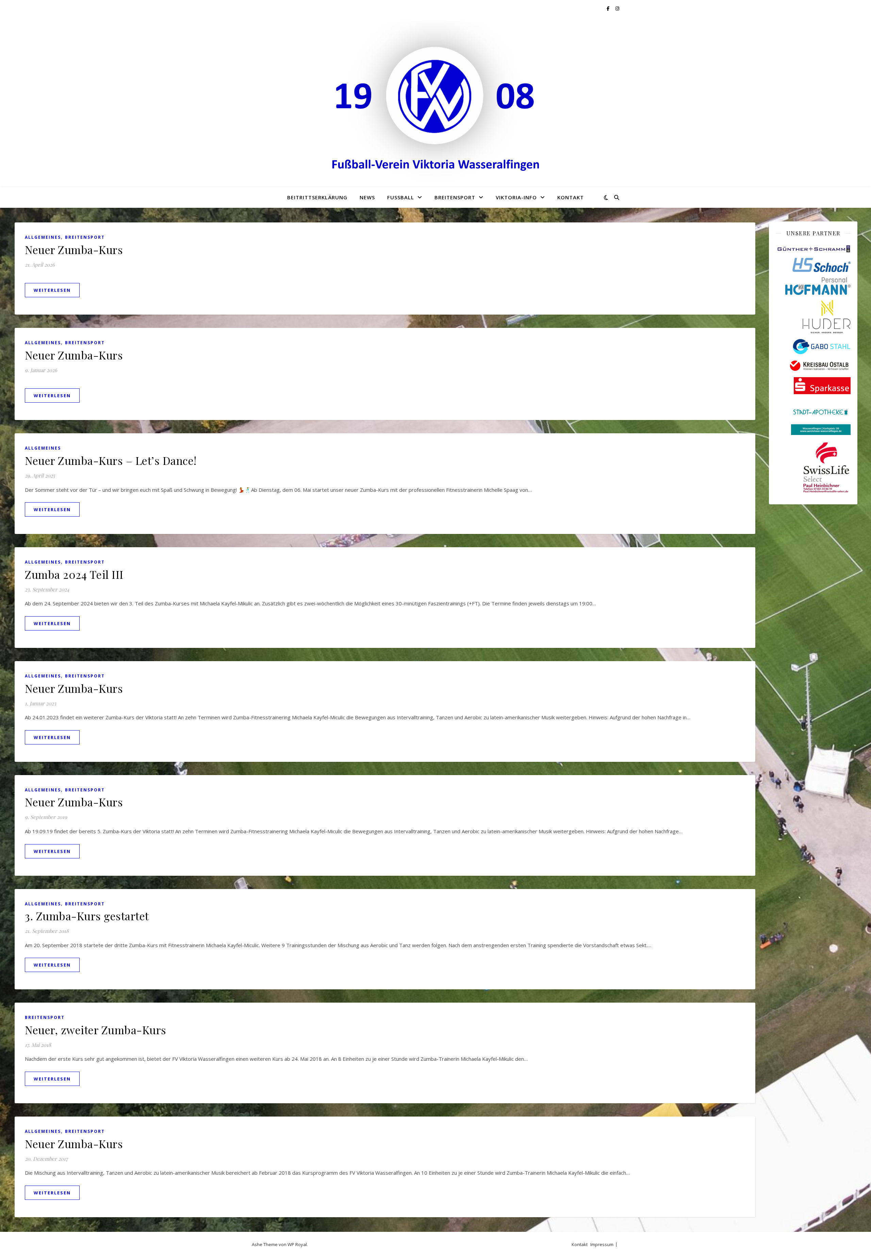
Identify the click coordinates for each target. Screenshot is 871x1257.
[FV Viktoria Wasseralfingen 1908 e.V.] (435, 102)
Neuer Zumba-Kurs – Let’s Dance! (111, 460)
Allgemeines (43, 237)
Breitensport (454, 197)
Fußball (400, 197)
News (367, 197)
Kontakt (570, 197)
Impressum (601, 1244)
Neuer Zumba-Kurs (74, 249)
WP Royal (297, 1244)
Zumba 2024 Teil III (74, 574)
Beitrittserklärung (317, 197)
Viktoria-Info (516, 197)
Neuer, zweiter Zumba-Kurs (95, 1029)
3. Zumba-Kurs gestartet (87, 915)
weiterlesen (52, 290)
